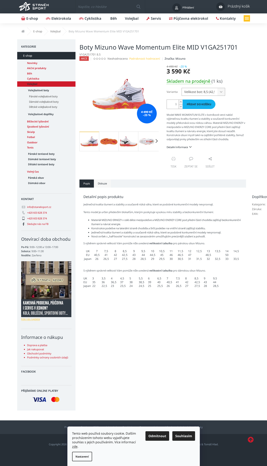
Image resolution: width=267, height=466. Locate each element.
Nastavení (82, 456)
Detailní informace (177, 147)
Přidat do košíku (199, 104)
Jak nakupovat (35, 349)
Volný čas (33, 171)
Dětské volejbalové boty (43, 107)
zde (74, 446)
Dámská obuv (36, 183)
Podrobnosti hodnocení (144, 58)
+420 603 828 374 (37, 212)
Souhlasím (183, 436)
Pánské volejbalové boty (43, 96)
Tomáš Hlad (211, 444)
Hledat (138, 6)
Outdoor (32, 142)
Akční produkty (36, 68)
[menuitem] (29, 18)
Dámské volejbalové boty (44, 101)
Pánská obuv (36, 177)
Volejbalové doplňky (41, 114)
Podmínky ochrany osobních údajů (47, 357)
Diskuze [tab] (102, 183)
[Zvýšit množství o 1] (181, 102)
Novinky (32, 63)
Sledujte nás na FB (37, 224)
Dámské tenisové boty (42, 159)
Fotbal (31, 137)
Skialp (31, 132)
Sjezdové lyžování (38, 126)
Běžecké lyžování (38, 121)
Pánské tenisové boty (41, 154)
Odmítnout (157, 436)
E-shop (27, 55)
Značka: (175, 58)
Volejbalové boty (38, 90)
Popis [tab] (86, 183)
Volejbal (32, 84)
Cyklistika (33, 78)
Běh (29, 73)
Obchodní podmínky (39, 353)
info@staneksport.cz (39, 207)
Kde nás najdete (30, 319)
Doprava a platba (37, 345)
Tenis (30, 147)
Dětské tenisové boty (41, 164)
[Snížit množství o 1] (181, 106)
